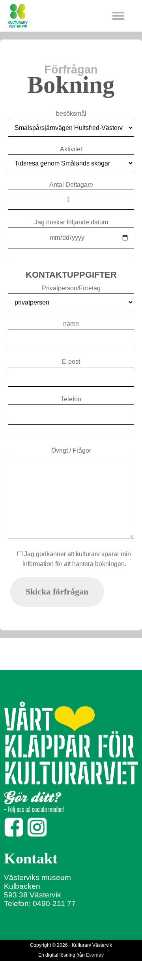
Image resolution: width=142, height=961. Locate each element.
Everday (95, 955)
